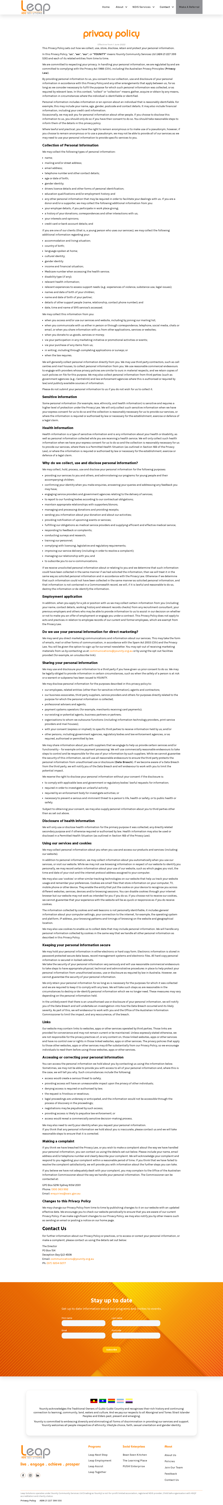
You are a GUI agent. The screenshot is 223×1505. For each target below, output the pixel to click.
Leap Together (97, 1472)
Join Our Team (174, 1467)
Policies (170, 1461)
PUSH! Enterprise (134, 1466)
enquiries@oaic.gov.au (65, 1193)
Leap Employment (99, 1460)
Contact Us (172, 1480)
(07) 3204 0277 (56, 1263)
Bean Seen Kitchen (135, 1454)
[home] (35, 7)
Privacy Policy (28, 1500)
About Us (170, 1455)
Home (106, 7)
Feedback (171, 1473)
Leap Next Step (98, 1454)
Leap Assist (95, 1466)
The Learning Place (135, 1460)
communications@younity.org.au (111, 651)
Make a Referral (189, 7)
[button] (121, 7)
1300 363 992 (59, 1189)
